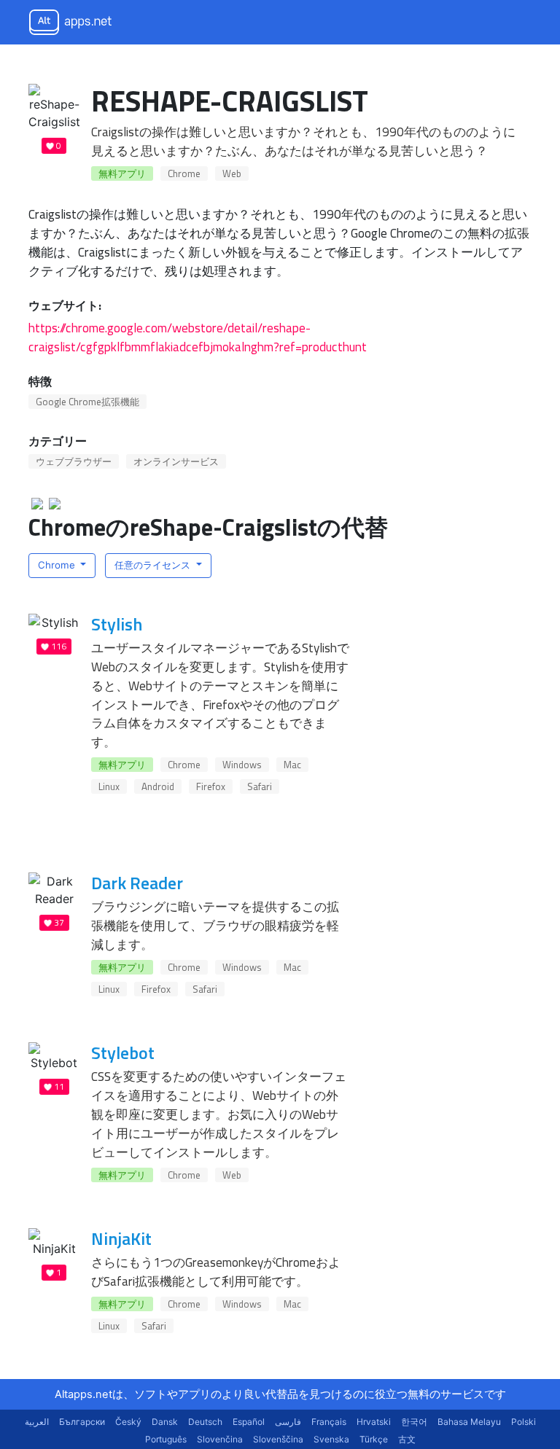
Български (82, 1421)
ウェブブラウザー (74, 461)
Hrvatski (374, 1421)
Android (157, 786)
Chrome (184, 173)
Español (249, 1421)
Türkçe (373, 1439)
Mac (292, 764)
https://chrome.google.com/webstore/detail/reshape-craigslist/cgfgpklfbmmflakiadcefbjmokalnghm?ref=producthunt (197, 337)
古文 (407, 1439)
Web (231, 173)
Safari (259, 786)
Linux (109, 786)
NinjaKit (121, 1238)
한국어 (414, 1421)
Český (128, 1421)
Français (328, 1421)
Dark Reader (137, 883)
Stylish (116, 624)
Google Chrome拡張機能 (87, 401)
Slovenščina (278, 1439)
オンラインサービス (176, 461)
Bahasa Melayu (469, 1421)
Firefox (210, 786)
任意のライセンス (153, 565)
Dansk (165, 1421)
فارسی (288, 1421)
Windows (242, 764)
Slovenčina (220, 1439)
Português (166, 1439)
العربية (37, 1421)
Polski (523, 1421)
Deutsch (205, 1421)
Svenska (331, 1439)
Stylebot (123, 1052)
